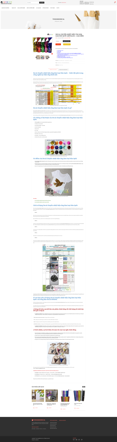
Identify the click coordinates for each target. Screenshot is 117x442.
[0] (114, 2)
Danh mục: (57, 60)
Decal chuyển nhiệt (61, 60)
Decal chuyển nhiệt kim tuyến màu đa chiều (42, 202)
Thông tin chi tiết (53, 69)
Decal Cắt (70, 60)
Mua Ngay (58, 44)
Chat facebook (67, 44)
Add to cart (67, 41)
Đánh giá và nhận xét (63, 69)
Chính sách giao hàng (53, 422)
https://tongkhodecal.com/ (40, 368)
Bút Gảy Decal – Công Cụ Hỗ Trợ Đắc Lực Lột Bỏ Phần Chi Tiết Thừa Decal (51, 404)
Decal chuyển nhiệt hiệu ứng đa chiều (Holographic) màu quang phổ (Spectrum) (65, 404)
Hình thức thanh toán (53, 428)
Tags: (56, 62)
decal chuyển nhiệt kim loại (65, 62)
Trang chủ (57, 21)
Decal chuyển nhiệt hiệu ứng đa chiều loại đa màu (43, 200)
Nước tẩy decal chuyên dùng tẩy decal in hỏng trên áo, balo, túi (38, 404)
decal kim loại (59, 62)
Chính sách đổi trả (53, 425)
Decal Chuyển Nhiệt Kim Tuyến (78, 404)
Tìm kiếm (41, 2)
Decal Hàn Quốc (67, 60)
